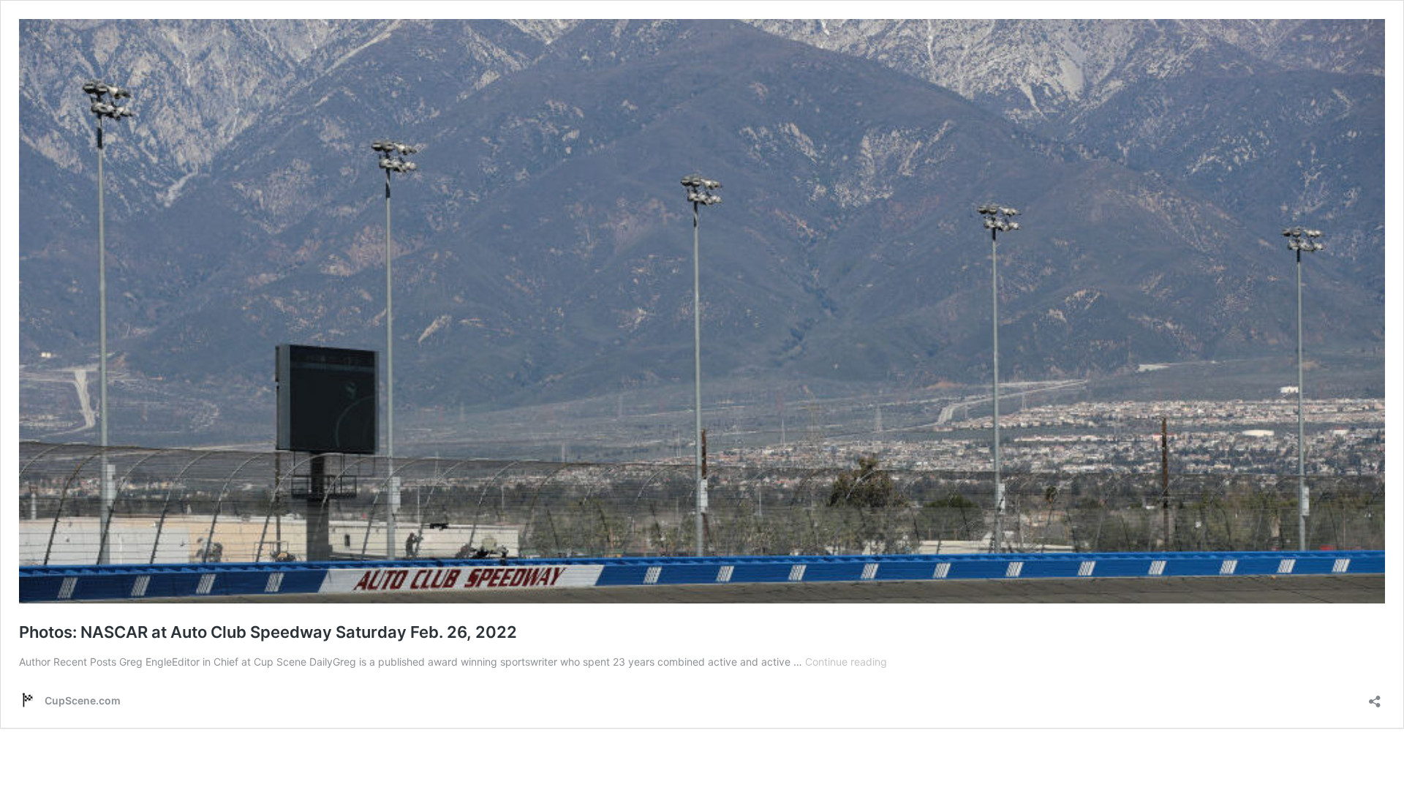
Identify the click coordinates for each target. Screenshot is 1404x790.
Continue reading (846, 661)
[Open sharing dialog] (1375, 696)
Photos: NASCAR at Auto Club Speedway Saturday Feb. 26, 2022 (268, 632)
